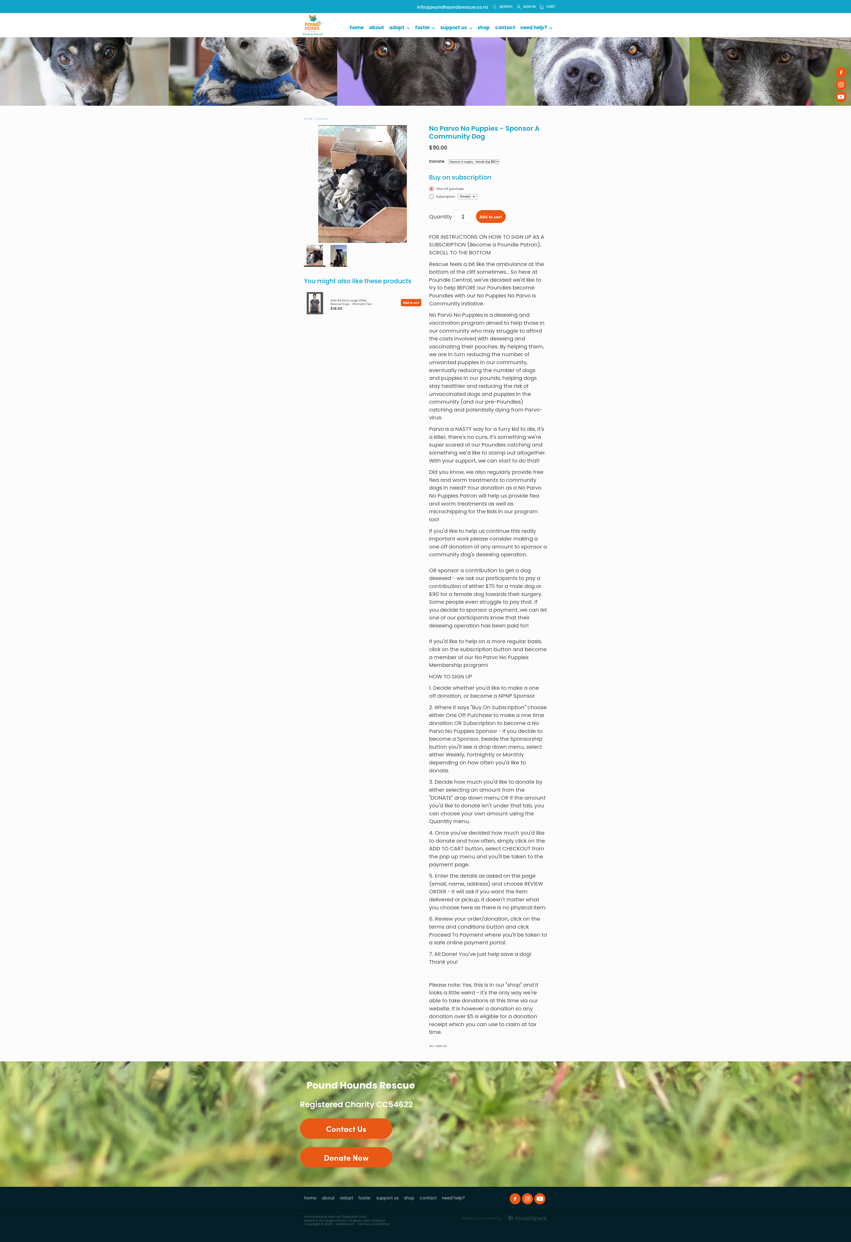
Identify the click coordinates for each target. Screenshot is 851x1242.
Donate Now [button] (346, 1157)
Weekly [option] (465, 196)
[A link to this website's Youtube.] (841, 96)
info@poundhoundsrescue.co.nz (452, 6)
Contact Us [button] (346, 1128)
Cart (550, 6)
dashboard (345, 1224)
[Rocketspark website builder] (504, 1218)
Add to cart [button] (491, 216)
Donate (322, 119)
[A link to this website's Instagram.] (841, 84)
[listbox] (467, 196)
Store (308, 119)
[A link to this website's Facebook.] (841, 72)
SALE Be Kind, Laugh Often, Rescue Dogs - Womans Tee (351, 302)
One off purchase (450, 189)
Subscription (445, 196)
